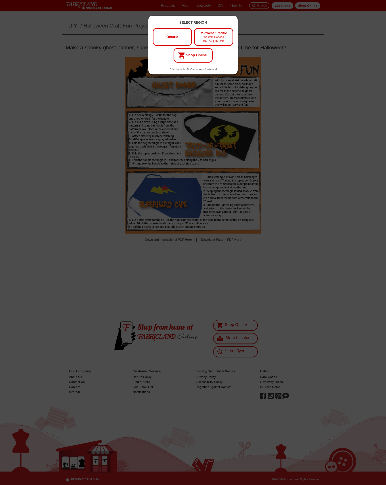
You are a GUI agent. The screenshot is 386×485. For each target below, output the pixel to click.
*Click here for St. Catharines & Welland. (193, 69)
